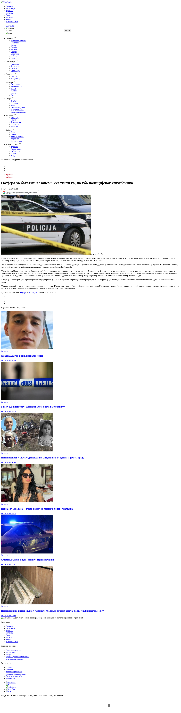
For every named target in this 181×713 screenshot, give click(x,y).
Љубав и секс (16, 141)
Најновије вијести (18, 41)
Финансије (15, 66)
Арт (12, 95)
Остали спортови (18, 107)
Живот (13, 153)
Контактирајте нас (13, 650)
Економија (10, 8)
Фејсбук (23, 292)
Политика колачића (14, 676)
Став (13, 58)
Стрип (13, 93)
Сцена (13, 134)
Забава (8, 19)
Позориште (15, 84)
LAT (8, 26)
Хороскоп (15, 139)
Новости (9, 6)
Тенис (13, 105)
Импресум (10, 678)
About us (9, 669)
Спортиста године (18, 112)
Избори (14, 56)
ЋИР (12, 26)
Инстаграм (33, 292)
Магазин (9, 17)
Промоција (15, 71)
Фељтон (14, 126)
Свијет (13, 52)
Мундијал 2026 (17, 110)
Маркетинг (10, 652)
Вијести (14, 76)
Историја (14, 118)
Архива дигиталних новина (17, 657)
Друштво (14, 45)
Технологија (16, 122)
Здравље (14, 147)
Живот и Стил (12, 22)
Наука (13, 120)
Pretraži (67, 31)
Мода (13, 155)
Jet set (13, 132)
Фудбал (14, 101)
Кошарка (14, 103)
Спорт (8, 15)
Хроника (9, 11)
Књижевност (16, 86)
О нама (9, 667)
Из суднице (15, 78)
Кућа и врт (15, 151)
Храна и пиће (16, 149)
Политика (15, 43)
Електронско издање (14, 659)
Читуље (9, 654)
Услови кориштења (14, 672)
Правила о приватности (16, 674)
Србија (14, 47)
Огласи (14, 68)
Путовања (15, 124)
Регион (14, 49)
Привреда (15, 64)
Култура (9, 13)
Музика (14, 91)
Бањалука (15, 54)
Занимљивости (17, 137)
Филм (13, 89)
